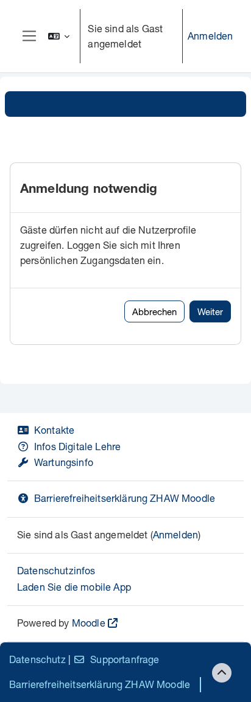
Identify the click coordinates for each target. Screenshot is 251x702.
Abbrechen (154, 311)
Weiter (210, 311)
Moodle (88, 622)
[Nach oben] (222, 673)
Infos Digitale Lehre (77, 446)
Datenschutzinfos (56, 570)
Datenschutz (37, 659)
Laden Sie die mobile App (74, 587)
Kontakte (54, 430)
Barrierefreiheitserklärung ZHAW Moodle (124, 498)
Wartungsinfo (63, 462)
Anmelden (210, 35)
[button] (59, 36)
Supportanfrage (124, 659)
